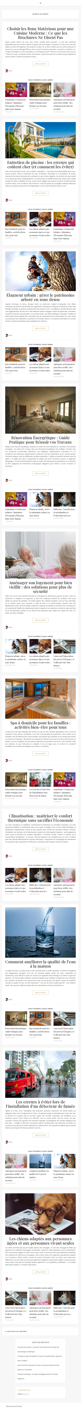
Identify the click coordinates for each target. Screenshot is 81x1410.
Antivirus (26, 1394)
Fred (10, 71)
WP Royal (19, 1406)
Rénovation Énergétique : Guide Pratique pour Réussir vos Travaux (40, 102)
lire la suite (40, 64)
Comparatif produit (23, 1390)
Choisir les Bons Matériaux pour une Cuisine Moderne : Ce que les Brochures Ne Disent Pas (40, 33)
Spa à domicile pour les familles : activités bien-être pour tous (15, 232)
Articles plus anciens (17, 1331)
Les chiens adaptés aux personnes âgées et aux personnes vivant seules (39, 232)
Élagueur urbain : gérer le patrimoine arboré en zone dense (40, 297)
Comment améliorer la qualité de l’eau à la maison (40, 964)
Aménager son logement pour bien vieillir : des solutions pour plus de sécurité (40, 587)
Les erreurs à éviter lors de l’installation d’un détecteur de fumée (39, 792)
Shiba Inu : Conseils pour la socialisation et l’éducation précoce (64, 512)
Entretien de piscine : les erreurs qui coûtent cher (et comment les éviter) (40, 164)
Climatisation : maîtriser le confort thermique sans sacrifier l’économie (40, 818)
